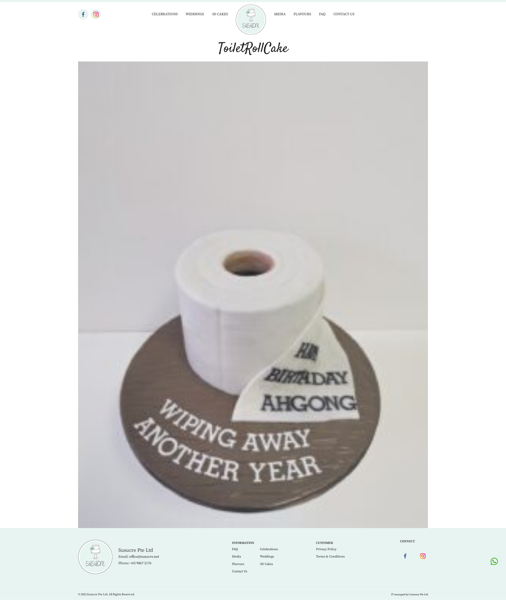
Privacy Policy (326, 549)
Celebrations (165, 14)
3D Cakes (220, 14)
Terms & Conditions (330, 556)
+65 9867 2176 (140, 563)
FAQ (322, 14)
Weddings (195, 14)
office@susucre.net (144, 557)
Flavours (302, 14)
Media (280, 14)
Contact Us (343, 14)
